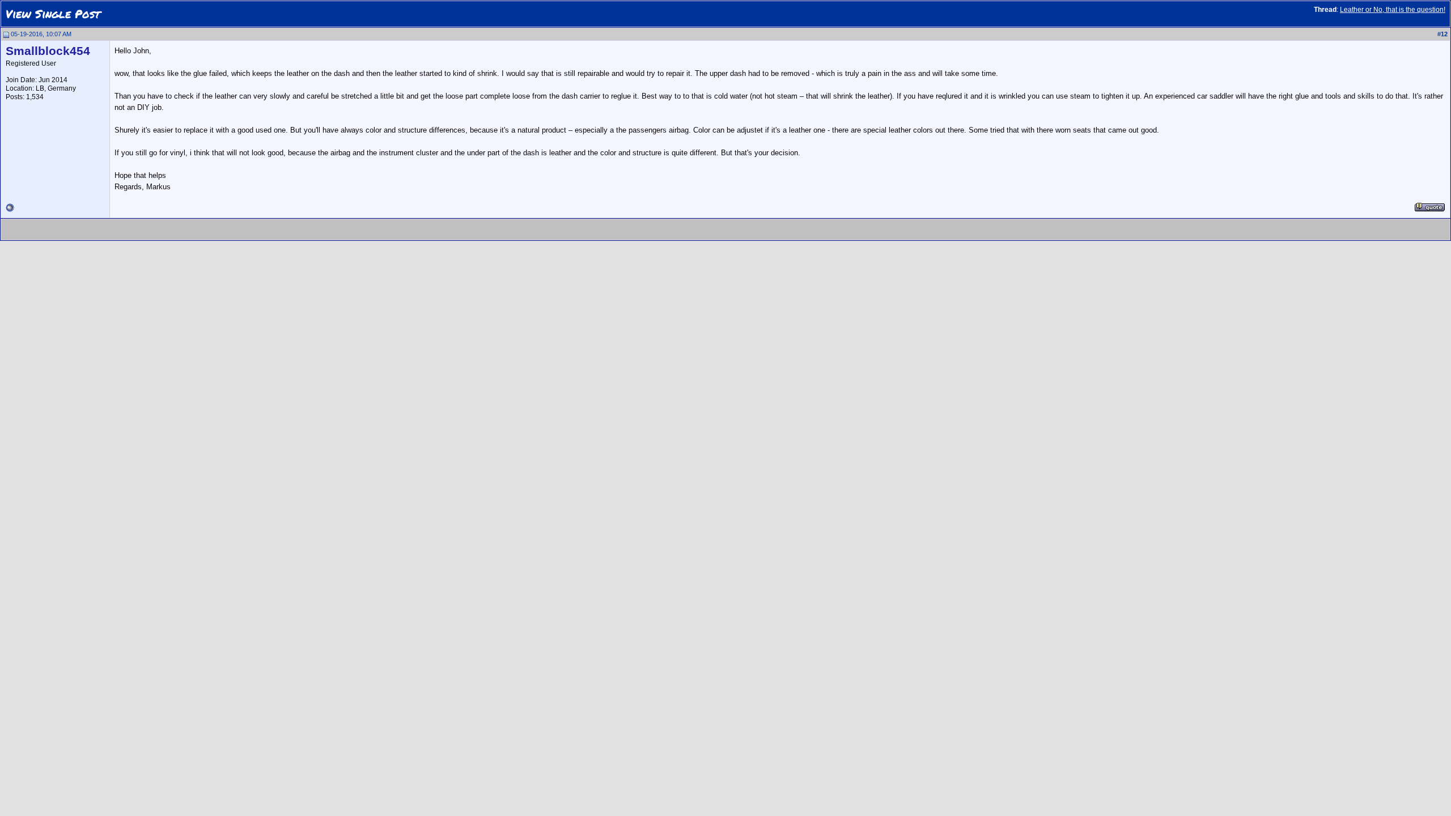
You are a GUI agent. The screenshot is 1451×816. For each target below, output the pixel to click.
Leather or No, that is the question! (1392, 10)
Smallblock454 (48, 51)
